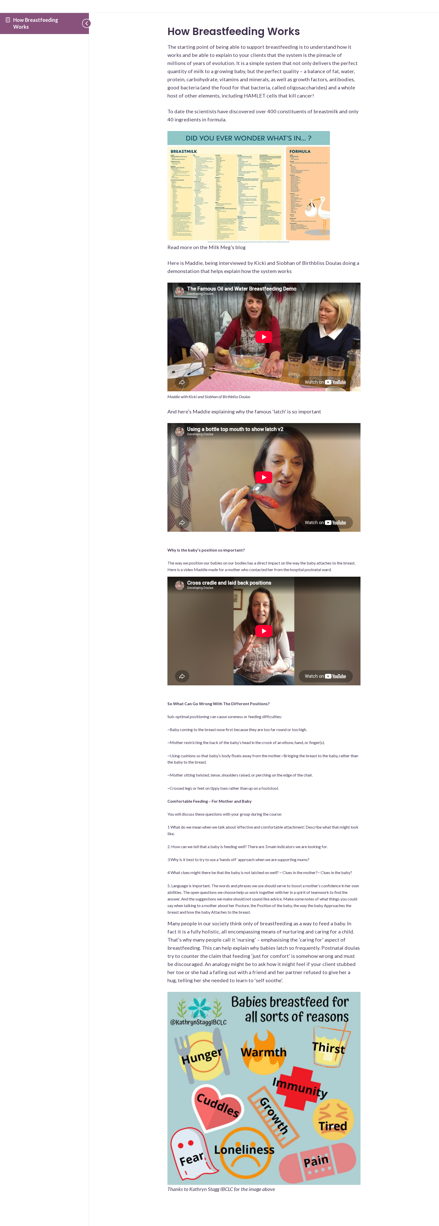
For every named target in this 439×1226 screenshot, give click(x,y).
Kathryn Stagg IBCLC (211, 1189)
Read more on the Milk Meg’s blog (206, 247)
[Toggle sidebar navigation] (84, 23)
